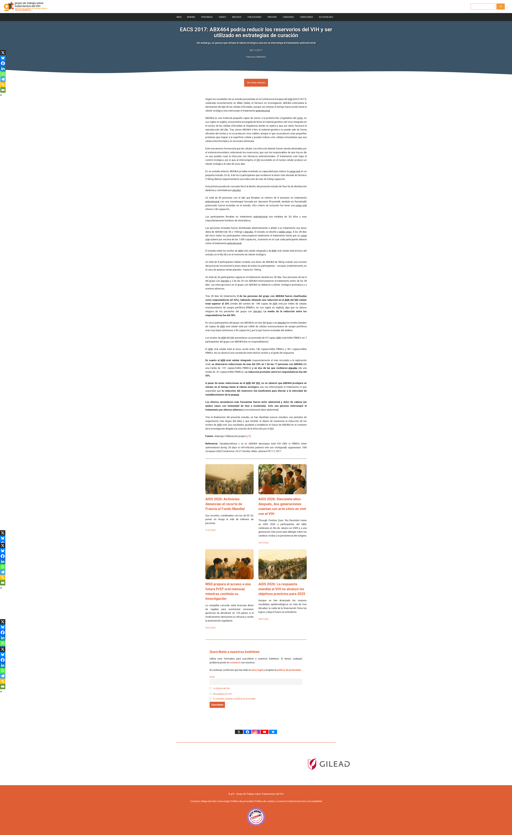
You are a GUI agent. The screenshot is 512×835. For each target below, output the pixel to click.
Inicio (179, 17)
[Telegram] (3, 79)
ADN (240, 250)
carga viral (294, 171)
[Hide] (1, 95)
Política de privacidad (242, 801)
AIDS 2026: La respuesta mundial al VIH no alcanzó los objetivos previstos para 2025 (281, 589)
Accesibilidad (315, 801)
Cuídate (222, 17)
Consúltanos (306, 17)
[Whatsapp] (3, 74)
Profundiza (207, 17)
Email (212, 677)
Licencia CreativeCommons (291, 801)
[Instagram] (256, 732)
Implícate (236, 17)
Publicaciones (254, 17)
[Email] (3, 90)
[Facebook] (3, 63)
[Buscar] (500, 6)
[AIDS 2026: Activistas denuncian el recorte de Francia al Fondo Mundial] (229, 492)
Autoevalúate (326, 17)
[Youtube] (265, 732)
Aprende (191, 17)
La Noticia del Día (221, 688)
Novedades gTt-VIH (222, 694)
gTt (248, 436)
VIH (224, 106)
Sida (290, 99)
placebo (236, 190)
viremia (235, 394)
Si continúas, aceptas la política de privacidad (234, 698)
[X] (3, 52)
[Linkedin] (3, 68)
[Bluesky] (3, 58)
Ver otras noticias (256, 82)
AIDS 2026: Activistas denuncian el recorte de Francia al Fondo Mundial (225, 504)
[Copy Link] (3, 84)
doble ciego (285, 231)
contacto (235, 662)
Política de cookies (265, 801)
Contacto (195, 801)
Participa (272, 17)
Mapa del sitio (209, 801)
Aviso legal (223, 801)
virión (300, 118)
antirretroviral (263, 110)
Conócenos (288, 17)
